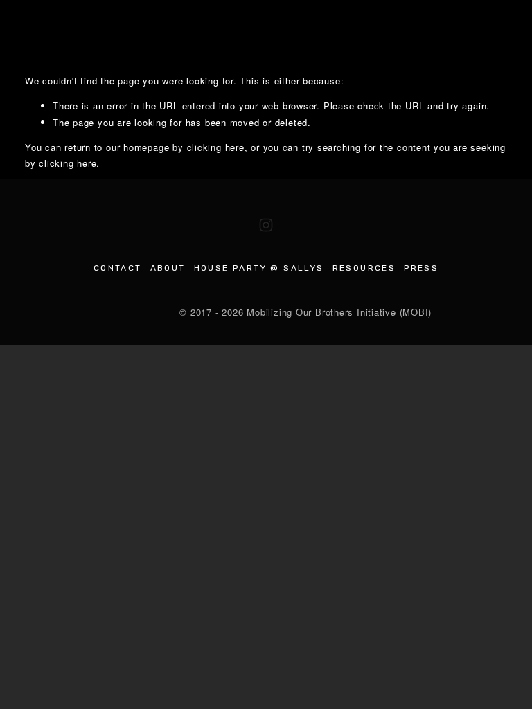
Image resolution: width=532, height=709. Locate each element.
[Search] (31, 32)
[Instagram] (266, 225)
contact (118, 268)
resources (364, 268)
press (421, 268)
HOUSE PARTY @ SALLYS (259, 268)
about (168, 268)
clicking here (216, 147)
